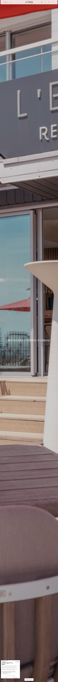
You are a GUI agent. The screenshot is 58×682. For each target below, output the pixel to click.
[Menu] (4, 2)
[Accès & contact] (52, 2)
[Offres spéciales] (45, 2)
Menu (6, 2)
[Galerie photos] (49, 2)
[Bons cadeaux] (41, 2)
